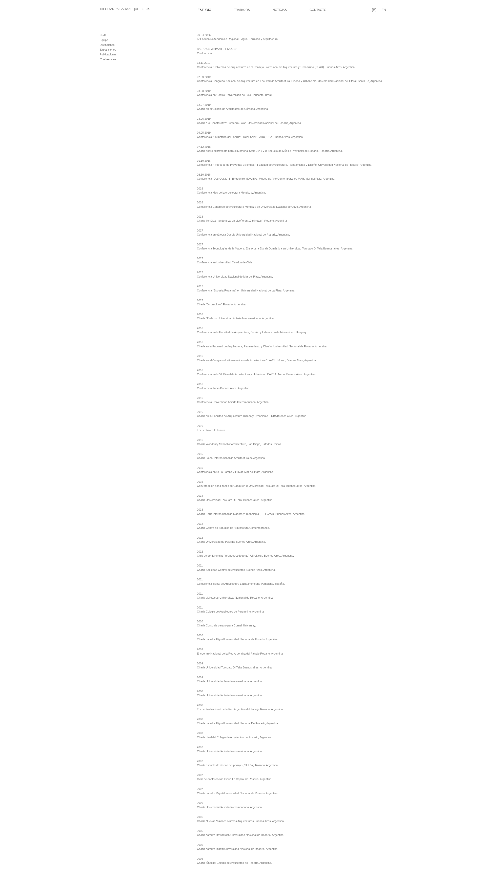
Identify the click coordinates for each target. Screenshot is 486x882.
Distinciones (107, 44)
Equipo (104, 39)
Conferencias (108, 59)
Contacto (318, 10)
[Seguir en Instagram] (374, 10)
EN (384, 10)
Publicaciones (108, 54)
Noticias (280, 10)
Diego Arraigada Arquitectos (125, 9)
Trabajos (242, 10)
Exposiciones (108, 49)
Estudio (204, 10)
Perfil (103, 35)
